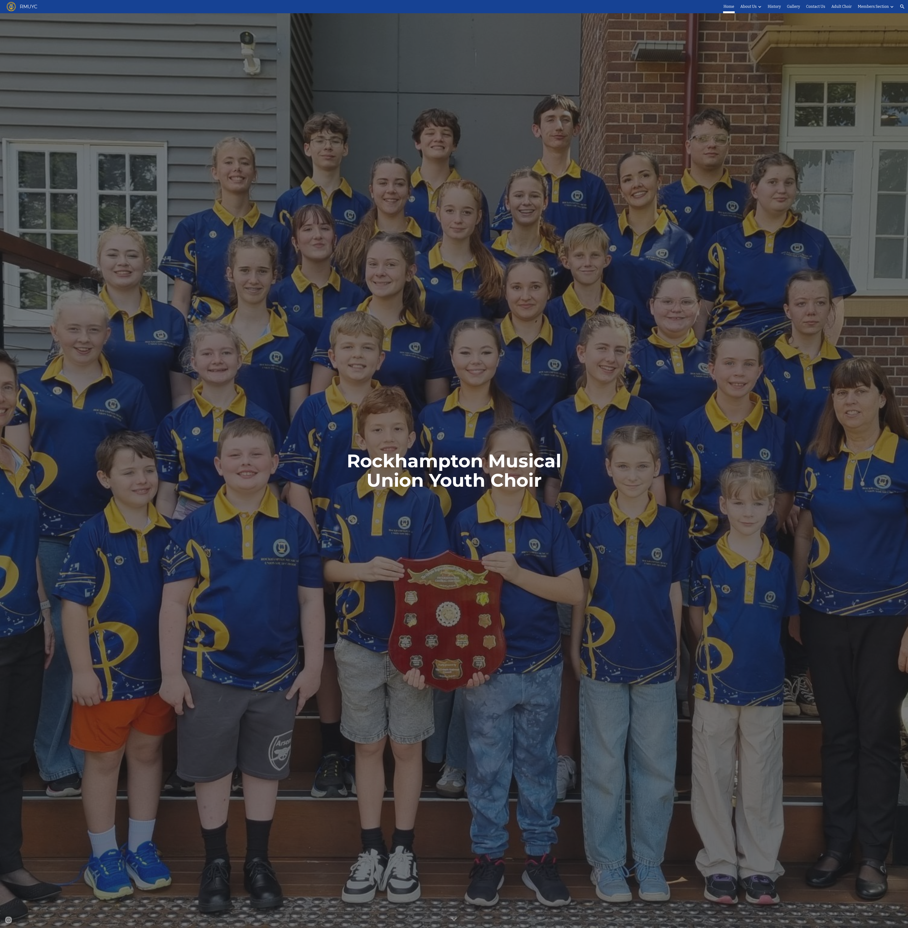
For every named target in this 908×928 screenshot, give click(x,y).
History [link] (774, 6)
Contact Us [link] (815, 6)
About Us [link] (748, 6)
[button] (902, 6)
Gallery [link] (793, 6)
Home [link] (729, 6)
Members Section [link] (873, 6)
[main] (454, 470)
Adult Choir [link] (841, 6)
